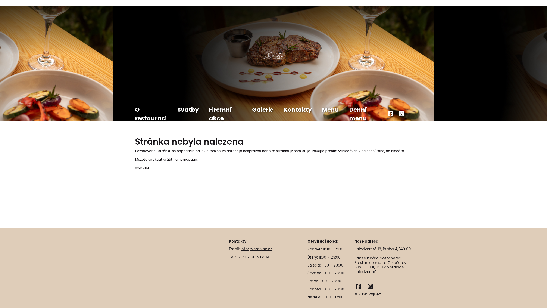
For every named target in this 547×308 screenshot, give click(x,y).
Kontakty (298, 110)
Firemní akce (220, 114)
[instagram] (401, 114)
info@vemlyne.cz (256, 249)
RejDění (375, 294)
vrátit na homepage (180, 159)
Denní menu (358, 114)
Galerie (262, 110)
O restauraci (151, 114)
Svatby (188, 110)
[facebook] (391, 114)
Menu (330, 110)
